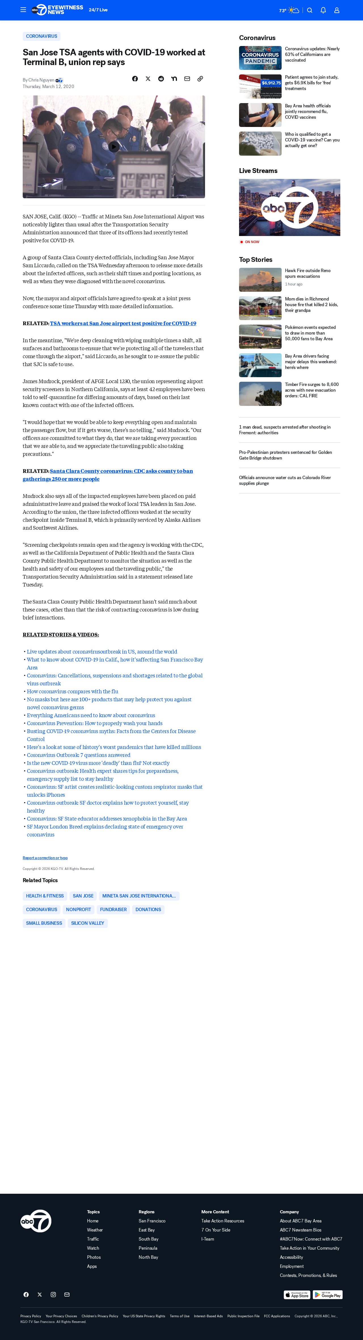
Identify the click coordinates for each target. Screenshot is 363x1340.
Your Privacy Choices (61, 1316)
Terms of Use (179, 1316)
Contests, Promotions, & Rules (308, 1275)
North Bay (148, 1257)
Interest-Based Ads (208, 1316)
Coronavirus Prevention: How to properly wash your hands (94, 723)
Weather (95, 1230)
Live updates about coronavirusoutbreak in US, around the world (102, 651)
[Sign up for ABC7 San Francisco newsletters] (67, 1295)
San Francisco (152, 1221)
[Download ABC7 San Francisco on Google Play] (328, 1294)
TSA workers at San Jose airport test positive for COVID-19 (123, 323)
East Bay (147, 1230)
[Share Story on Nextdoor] (174, 79)
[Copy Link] (200, 79)
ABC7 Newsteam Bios (300, 1230)
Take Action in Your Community (309, 1248)
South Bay (148, 1239)
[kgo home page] (35, 1221)
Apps (92, 1266)
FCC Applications (277, 1316)
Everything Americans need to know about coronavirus (91, 715)
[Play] (289, 207)
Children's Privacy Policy (100, 1316)
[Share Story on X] (148, 79)
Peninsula (148, 1248)
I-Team (207, 1239)
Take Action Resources (222, 1221)
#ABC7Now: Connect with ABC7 (311, 1239)
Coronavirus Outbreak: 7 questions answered (78, 754)
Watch (93, 1248)
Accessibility (291, 1257)
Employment (292, 1266)
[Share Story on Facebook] (135, 79)
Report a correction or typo (45, 858)
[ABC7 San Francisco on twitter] (39, 1295)
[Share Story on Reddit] (161, 79)
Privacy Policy (30, 1316)
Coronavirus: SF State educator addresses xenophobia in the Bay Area (107, 818)
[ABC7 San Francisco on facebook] (26, 1295)
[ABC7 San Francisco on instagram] (53, 1295)
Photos (93, 1257)
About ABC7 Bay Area (301, 1221)
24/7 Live (98, 10)
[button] (23, 9)
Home (92, 1221)
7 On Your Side (215, 1230)
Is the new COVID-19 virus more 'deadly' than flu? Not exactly (98, 762)
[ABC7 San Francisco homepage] (57, 10)
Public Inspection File (243, 1316)
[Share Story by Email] (187, 79)
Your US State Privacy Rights (144, 1316)
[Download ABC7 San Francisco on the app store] (297, 1294)
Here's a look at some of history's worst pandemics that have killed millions (114, 746)
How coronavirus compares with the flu (72, 691)
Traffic (93, 1239)
